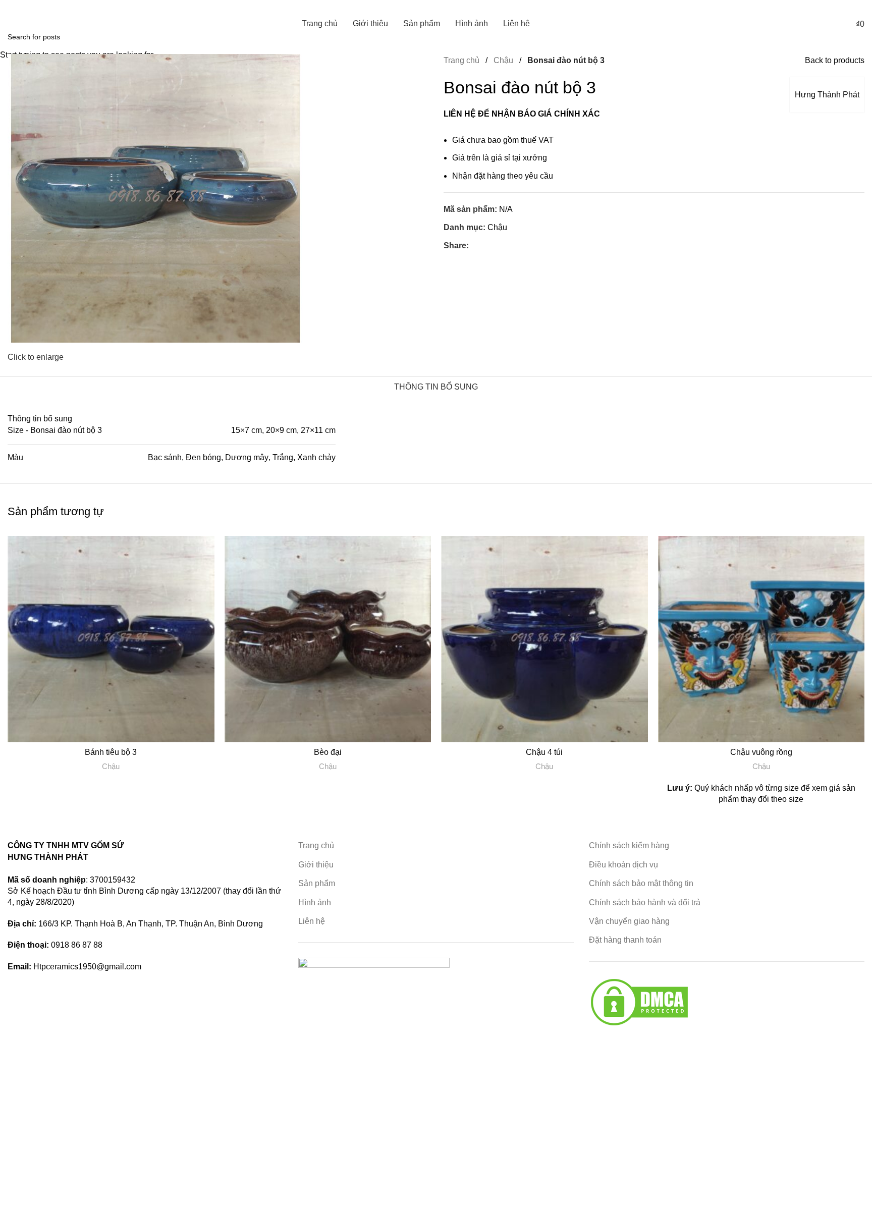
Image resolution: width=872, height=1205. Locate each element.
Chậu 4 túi (544, 752)
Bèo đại (328, 752)
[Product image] (111, 639)
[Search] (827, 24)
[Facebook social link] (858, 7)
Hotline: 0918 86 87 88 (39, 6)
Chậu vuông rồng (761, 752)
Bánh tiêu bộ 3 (111, 752)
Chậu (111, 766)
